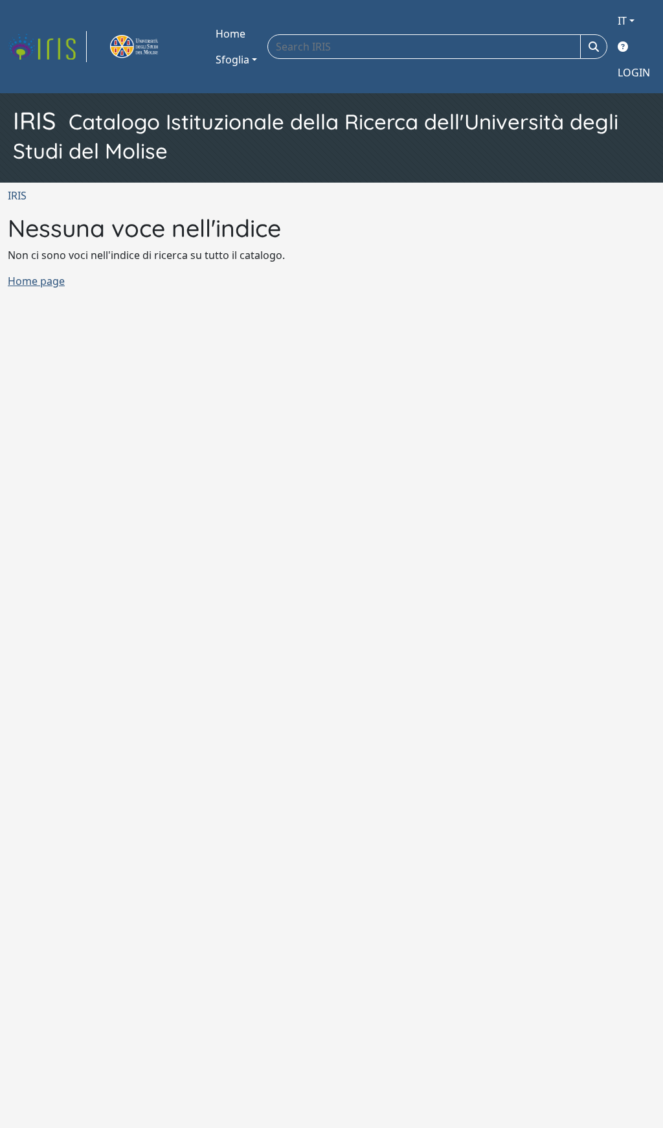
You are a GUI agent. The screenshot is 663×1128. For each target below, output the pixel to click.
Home (230, 34)
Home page (36, 281)
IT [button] (622, 21)
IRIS (17, 195)
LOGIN (634, 72)
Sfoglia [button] (232, 59)
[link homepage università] (149, 46)
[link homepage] (47, 46)
